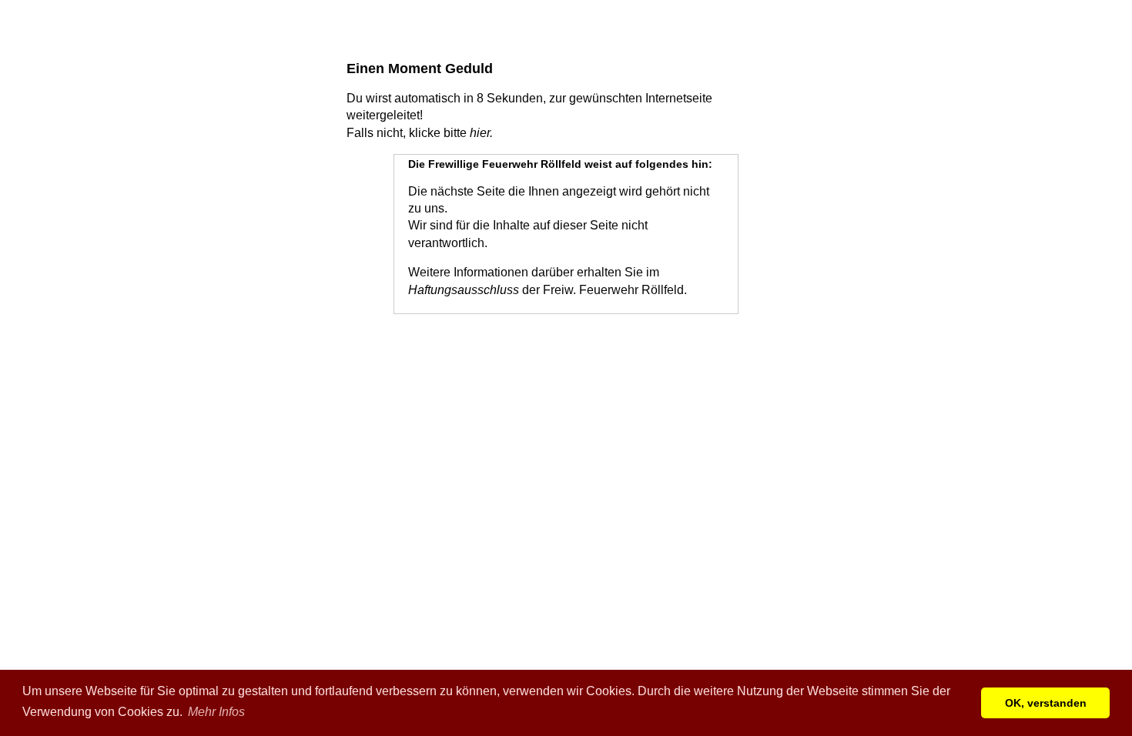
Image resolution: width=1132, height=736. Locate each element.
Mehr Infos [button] (216, 711)
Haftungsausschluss (463, 289)
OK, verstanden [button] (1046, 703)
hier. (481, 132)
